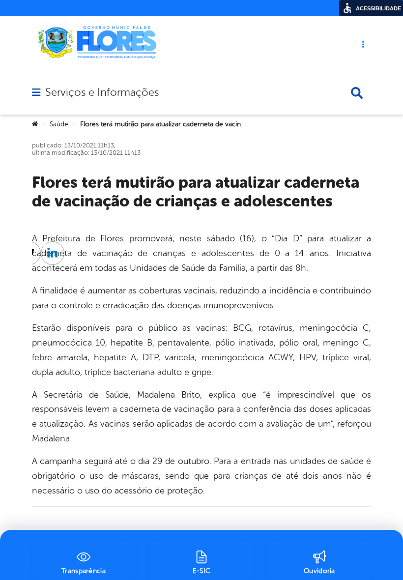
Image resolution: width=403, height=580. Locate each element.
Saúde (59, 124)
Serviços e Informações (102, 92)
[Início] (35, 124)
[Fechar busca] (357, 93)
